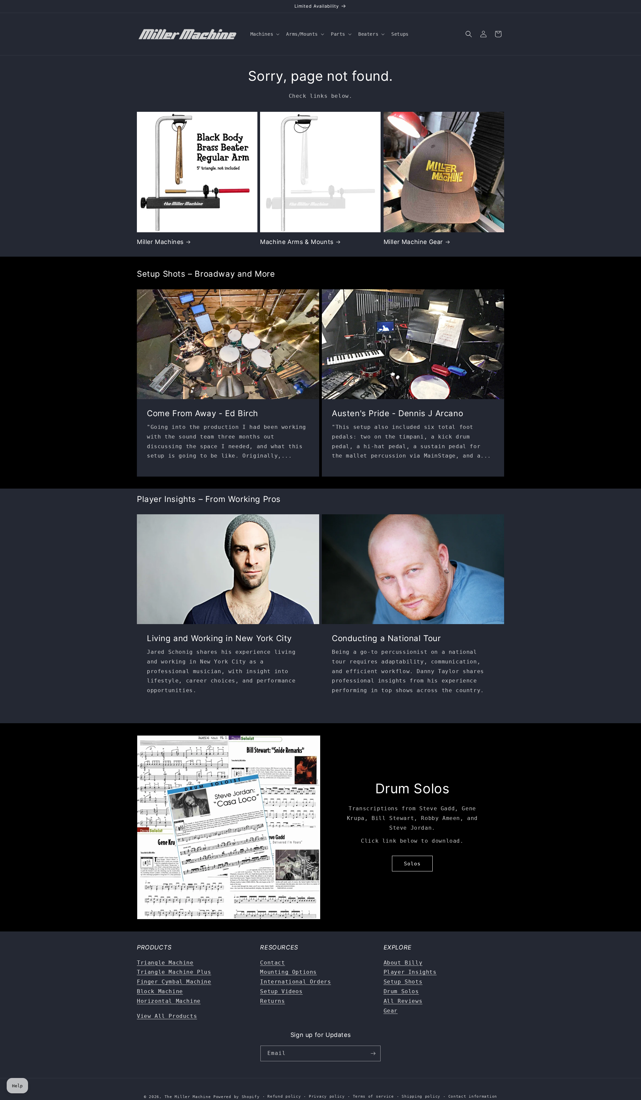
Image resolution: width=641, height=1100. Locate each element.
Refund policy (284, 1096)
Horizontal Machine (169, 1001)
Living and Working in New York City (219, 638)
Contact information (472, 1096)
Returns (272, 1001)
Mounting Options (288, 972)
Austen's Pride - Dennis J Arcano (397, 413)
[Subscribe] (373, 1053)
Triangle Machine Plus (174, 972)
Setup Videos (281, 991)
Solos (412, 864)
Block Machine (160, 991)
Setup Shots (403, 982)
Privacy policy (327, 1096)
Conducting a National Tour (386, 638)
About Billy (403, 962)
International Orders (295, 982)
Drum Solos (401, 991)
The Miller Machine (188, 1097)
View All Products (167, 1016)
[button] (264, 34)
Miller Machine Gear (413, 241)
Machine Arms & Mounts (297, 241)
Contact (272, 962)
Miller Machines (160, 241)
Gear (391, 1011)
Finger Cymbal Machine (174, 982)
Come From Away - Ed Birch (202, 413)
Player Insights (410, 972)
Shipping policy (421, 1096)
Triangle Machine (165, 962)
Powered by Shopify (236, 1097)
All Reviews (403, 1001)
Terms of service (373, 1096)
